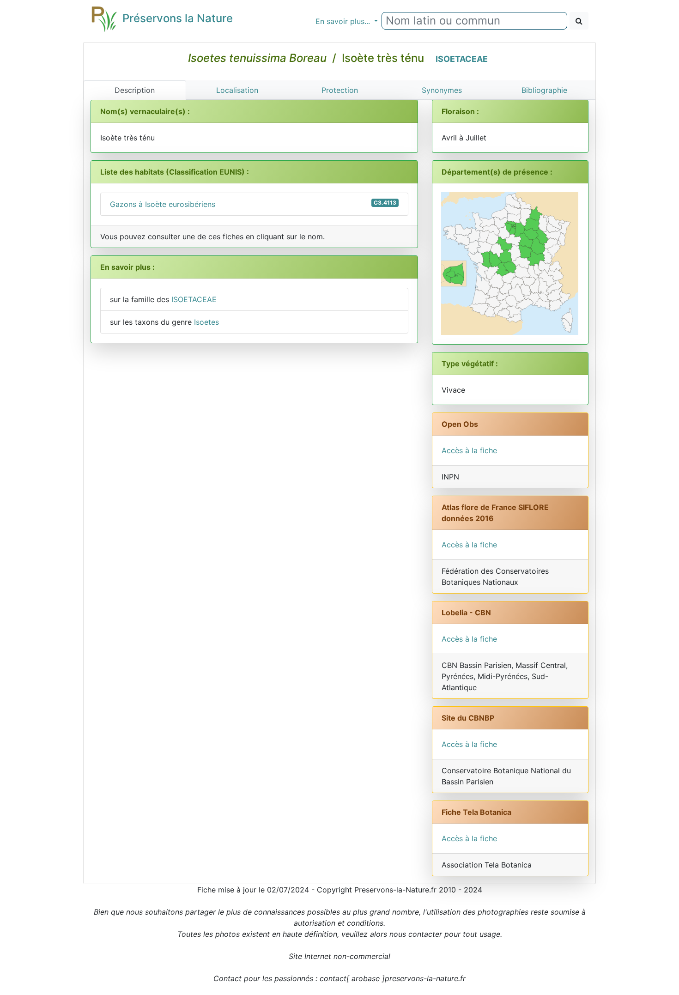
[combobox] (474, 21)
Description (135, 90)
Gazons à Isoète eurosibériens (253, 204)
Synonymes (442, 90)
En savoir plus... (343, 21)
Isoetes (206, 322)
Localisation (237, 90)
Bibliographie (544, 90)
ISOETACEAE (462, 59)
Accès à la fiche (469, 450)
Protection (339, 90)
